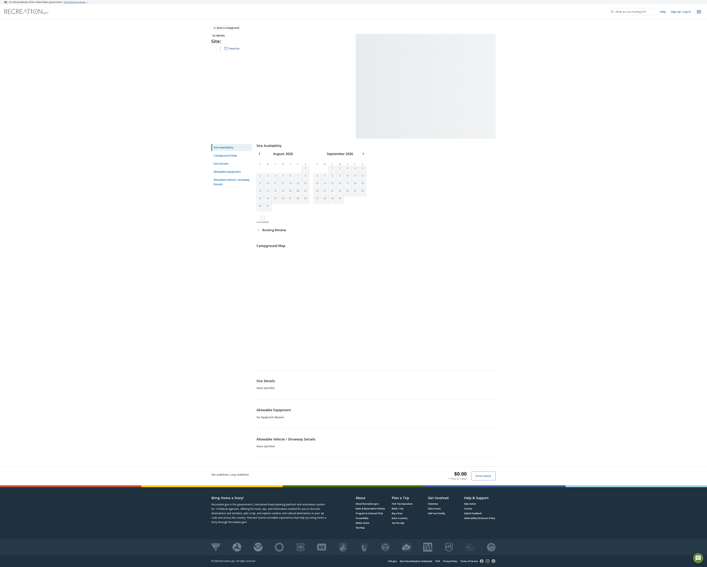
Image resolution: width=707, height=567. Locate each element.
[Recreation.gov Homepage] (26, 11)
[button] (305, 169)
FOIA (437, 561)
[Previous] (259, 154)
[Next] (363, 154)
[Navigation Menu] (699, 11)
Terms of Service (469, 561)
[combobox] (632, 11)
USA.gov (392, 561)
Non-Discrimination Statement (416, 561)
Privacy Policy (450, 561)
